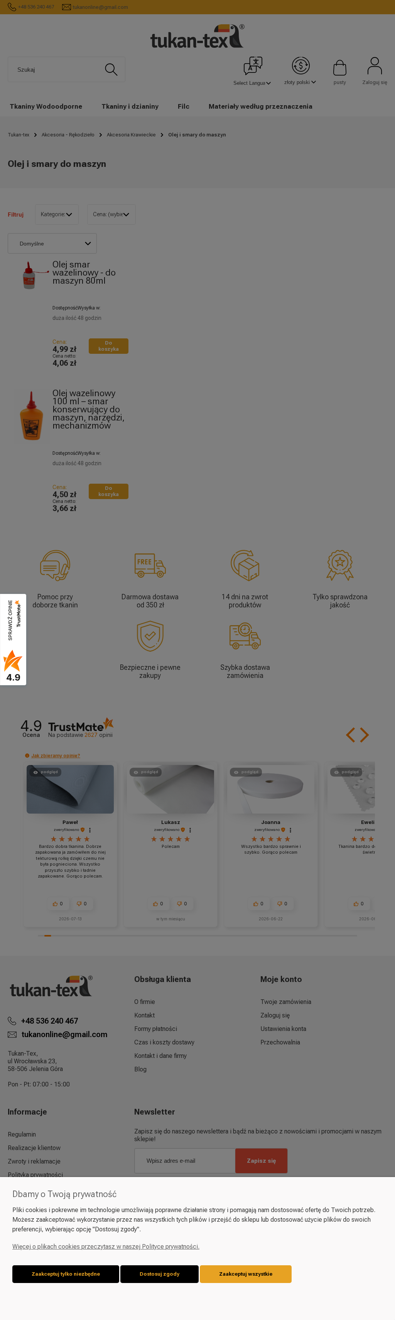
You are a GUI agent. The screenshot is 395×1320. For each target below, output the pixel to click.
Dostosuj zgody (159, 1274)
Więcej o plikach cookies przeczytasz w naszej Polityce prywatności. (105, 1246)
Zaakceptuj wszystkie (245, 1274)
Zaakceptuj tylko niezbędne (66, 1274)
